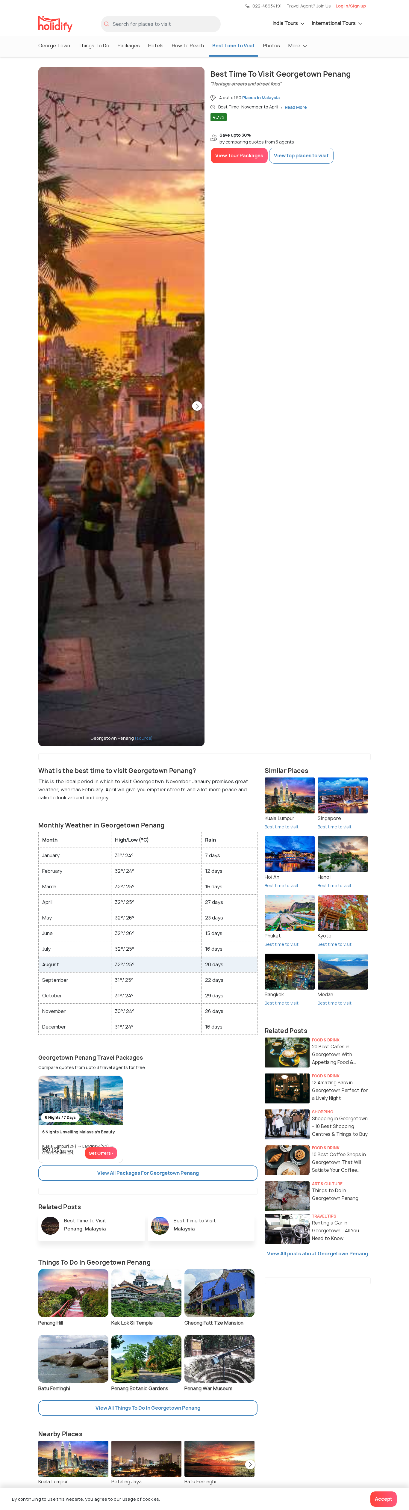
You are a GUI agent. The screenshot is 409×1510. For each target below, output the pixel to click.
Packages (129, 45)
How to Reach (188, 45)
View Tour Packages (239, 155)
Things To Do (93, 45)
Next (197, 407)
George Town (54, 45)
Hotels (155, 45)
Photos (271, 45)
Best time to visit (282, 827)
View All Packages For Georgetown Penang (148, 1173)
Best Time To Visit (233, 45)
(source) (144, 738)
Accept (383, 1499)
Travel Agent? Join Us (309, 6)
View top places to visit (301, 155)
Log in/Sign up (351, 6)
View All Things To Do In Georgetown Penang (148, 1408)
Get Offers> (101, 1153)
